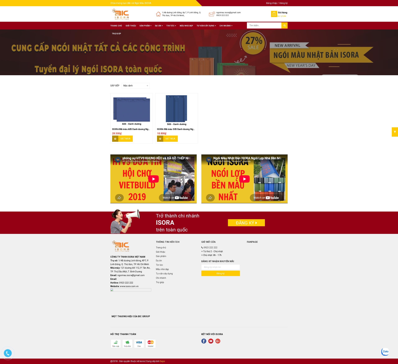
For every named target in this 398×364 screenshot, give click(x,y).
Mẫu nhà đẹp (186, 26)
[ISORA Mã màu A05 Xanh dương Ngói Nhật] (132, 109)
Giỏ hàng (282, 12)
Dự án (158, 26)
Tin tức (170, 26)
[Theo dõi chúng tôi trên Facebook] (204, 341)
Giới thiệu (131, 26)
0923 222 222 (222, 15)
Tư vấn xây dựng (206, 26)
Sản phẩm (144, 26)
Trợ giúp (116, 34)
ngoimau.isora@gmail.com (228, 12)
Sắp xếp (114, 85)
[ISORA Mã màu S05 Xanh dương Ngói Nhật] (176, 109)
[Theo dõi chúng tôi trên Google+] (218, 341)
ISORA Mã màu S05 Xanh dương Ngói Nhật (179, 129)
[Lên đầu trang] (392, 355)
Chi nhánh (225, 26)
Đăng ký (284, 3)
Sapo (162, 361)
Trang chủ (116, 26)
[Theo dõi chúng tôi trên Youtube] (211, 341)
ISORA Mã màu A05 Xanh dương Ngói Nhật (134, 129)
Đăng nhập (271, 3)
